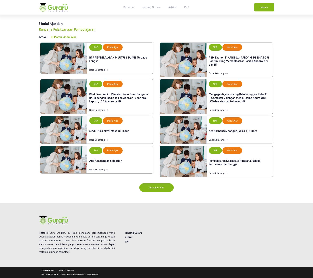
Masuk (264, 7)
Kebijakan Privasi (47, 270)
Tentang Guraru (151, 7)
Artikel (172, 7)
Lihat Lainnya (156, 187)
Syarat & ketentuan (66, 270)
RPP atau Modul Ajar (63, 37)
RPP (186, 7)
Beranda (128, 7)
